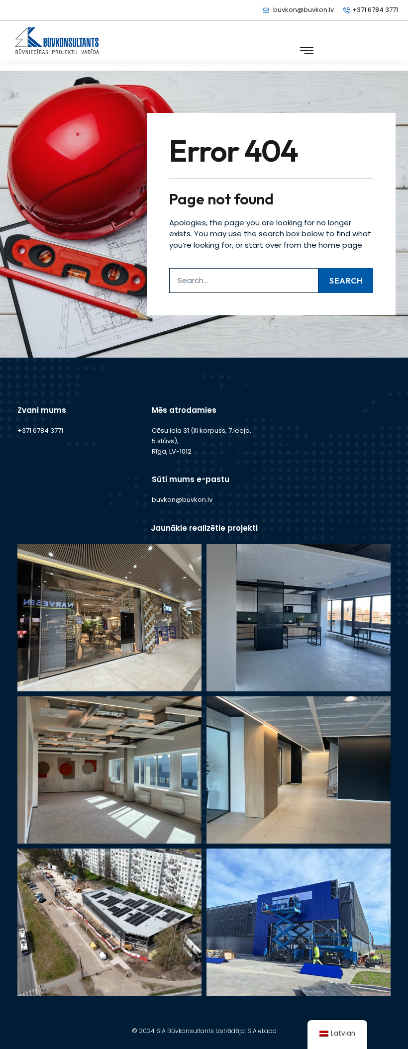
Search (345, 281)
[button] (307, 50)
